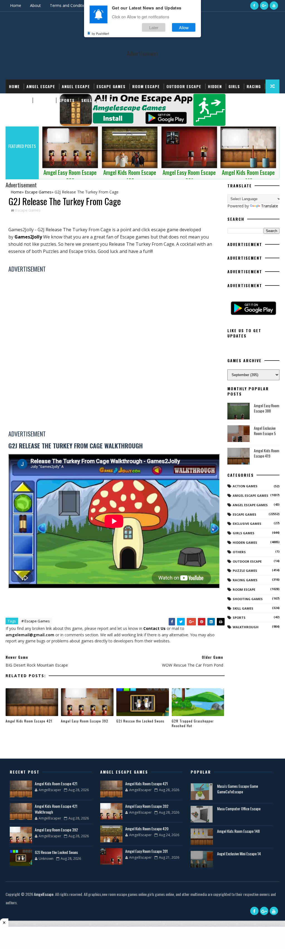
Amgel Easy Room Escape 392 (84, 721)
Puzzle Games (245, 570)
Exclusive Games (247, 523)
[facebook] (254, 5)
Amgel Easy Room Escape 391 (146, 851)
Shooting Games (248, 599)
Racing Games (245, 580)
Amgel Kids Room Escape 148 (238, 831)
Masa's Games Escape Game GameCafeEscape (237, 788)
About (35, 5)
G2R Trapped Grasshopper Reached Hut (193, 723)
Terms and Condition (69, 5)
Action (106, 100)
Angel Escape (76, 86)
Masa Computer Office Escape (239, 808)
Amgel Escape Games (250, 495)
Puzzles (43, 100)
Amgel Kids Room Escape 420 (146, 828)
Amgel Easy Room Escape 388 (266, 408)
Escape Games (111, 86)
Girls (234, 86)
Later (153, 27)
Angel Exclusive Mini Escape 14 (239, 853)
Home (15, 5)
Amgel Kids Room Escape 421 (29, 721)
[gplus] (264, 5)
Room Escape (146, 86)
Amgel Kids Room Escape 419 (266, 453)
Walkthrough (246, 627)
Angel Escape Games (250, 505)
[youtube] (274, 5)
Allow (184, 27)
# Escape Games (35, 620)
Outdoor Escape (183, 86)
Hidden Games (245, 542)
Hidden (215, 86)
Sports (67, 100)
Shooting (19, 100)
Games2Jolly (28, 237)
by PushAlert (100, 33)
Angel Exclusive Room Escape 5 (265, 430)
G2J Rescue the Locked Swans (140, 721)
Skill (86, 100)
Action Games (245, 486)
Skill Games (243, 608)
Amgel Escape (40, 86)
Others (239, 552)
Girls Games (243, 533)
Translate (269, 205)
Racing (254, 86)
